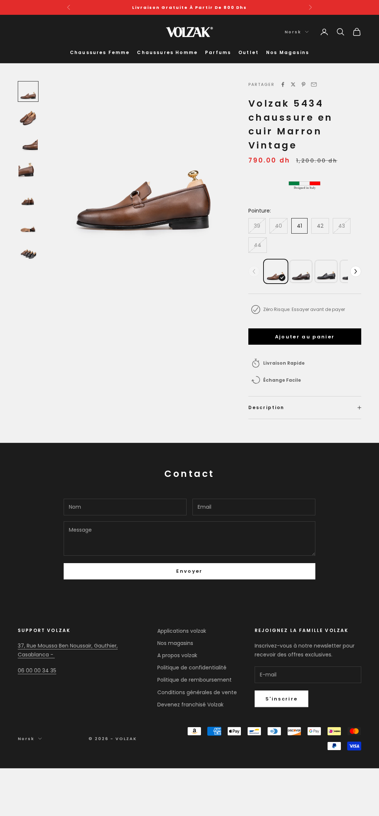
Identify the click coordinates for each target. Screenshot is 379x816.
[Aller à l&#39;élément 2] (28, 118)
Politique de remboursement (194, 679)
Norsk (293, 32)
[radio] (276, 271)
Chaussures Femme (100, 52)
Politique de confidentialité (192, 667)
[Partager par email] (314, 84)
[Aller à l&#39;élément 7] (28, 251)
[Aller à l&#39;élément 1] (28, 91)
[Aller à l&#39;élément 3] (28, 144)
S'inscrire (281, 698)
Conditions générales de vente (197, 692)
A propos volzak (177, 655)
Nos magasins (175, 643)
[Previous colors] (253, 271)
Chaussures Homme (167, 52)
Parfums (218, 52)
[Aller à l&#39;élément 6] (28, 224)
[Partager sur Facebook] (283, 84)
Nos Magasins (287, 52)
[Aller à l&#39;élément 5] (28, 198)
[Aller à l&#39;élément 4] (28, 171)
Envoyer (189, 571)
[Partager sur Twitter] (293, 84)
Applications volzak (181, 631)
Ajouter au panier (305, 336)
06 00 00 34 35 (37, 670)
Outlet (248, 52)
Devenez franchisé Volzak (190, 704)
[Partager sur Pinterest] (303, 84)
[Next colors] (355, 271)
